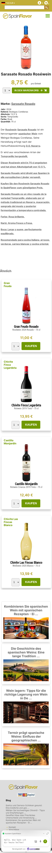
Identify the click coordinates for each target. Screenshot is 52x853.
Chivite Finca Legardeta (10, 364)
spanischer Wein (27, 133)
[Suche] (46, 7)
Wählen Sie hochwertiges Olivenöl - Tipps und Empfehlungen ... (25, 811)
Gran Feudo (8, 285)
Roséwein (11, 129)
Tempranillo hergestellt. (14, 156)
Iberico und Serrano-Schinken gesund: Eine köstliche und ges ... (24, 806)
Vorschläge (14, 829)
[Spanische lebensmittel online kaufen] (17, 17)
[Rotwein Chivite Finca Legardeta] (26, 402)
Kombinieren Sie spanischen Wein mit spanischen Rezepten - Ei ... (26, 610)
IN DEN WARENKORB (27, 90)
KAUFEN (31, 346)
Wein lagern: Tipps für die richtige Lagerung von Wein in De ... (26, 694)
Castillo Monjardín (10, 442)
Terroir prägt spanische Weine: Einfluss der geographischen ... (26, 736)
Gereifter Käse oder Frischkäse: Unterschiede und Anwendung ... (21, 816)
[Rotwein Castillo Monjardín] (26, 481)
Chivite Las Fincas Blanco (11, 522)
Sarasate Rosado (23, 104)
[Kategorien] (47, 16)
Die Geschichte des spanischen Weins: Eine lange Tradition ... (26, 652)
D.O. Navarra (33, 145)
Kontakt (12, 827)
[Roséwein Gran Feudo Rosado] (26, 323)
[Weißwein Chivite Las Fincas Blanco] (26, 559)
